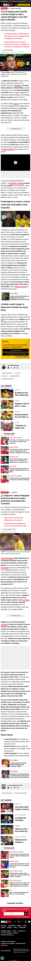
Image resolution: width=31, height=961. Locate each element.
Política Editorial (21, 74)
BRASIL (19, 56)
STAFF (15, 62)
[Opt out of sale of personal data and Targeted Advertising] (2, 958)
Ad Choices (4, 76)
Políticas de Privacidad (8, 74)
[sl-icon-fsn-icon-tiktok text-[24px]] (26, 52)
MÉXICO (9, 58)
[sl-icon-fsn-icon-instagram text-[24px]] (19, 52)
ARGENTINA (11, 56)
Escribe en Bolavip (6, 64)
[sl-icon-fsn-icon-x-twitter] (22, 52)
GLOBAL (3, 58)
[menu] (2, 5)
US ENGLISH (22, 58)
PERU (15, 58)
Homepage (27, 34)
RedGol (16, 64)
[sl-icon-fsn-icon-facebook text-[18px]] (15, 52)
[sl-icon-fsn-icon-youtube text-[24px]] (29, 52)
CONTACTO (21, 62)
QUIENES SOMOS (6, 62)
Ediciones (4, 56)
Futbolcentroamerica (7, 65)
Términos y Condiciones (22, 47)
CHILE (24, 56)
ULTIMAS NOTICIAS (16, 5)
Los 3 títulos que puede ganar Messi (18, 1)
